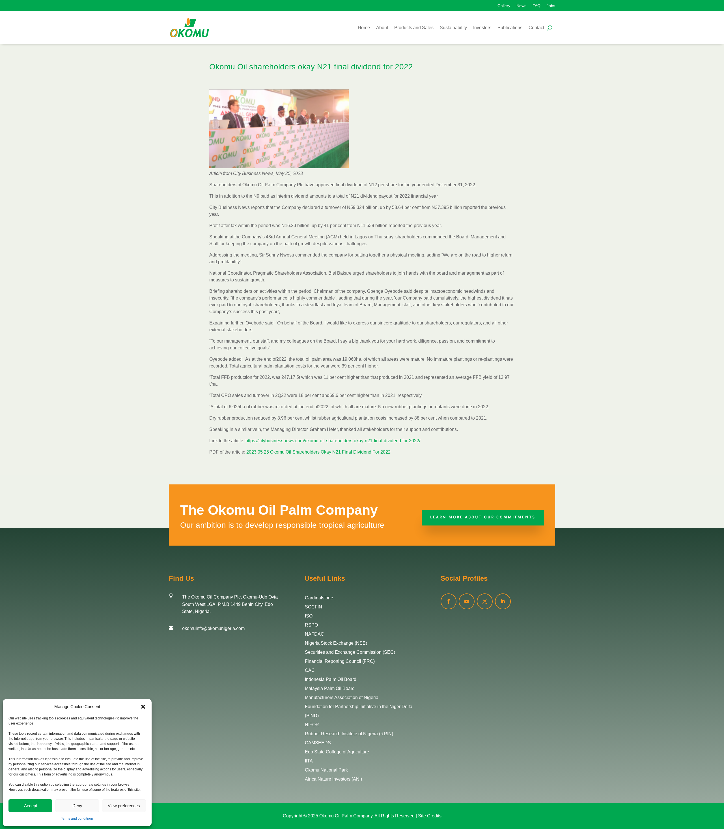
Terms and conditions (77, 819)
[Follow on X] (485, 601)
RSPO (311, 625)
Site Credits (429, 815)
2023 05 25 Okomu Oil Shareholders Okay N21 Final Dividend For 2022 (318, 452)
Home (364, 27)
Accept (30, 805)
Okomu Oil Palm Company (345, 815)
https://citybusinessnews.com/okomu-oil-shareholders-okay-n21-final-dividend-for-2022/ (332, 440)
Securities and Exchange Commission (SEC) (350, 652)
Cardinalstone (319, 597)
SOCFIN (313, 606)
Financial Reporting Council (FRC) (340, 661)
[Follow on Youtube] (467, 601)
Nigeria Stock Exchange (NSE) (336, 643)
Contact (536, 27)
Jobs (551, 6)
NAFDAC (314, 634)
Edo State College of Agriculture (337, 751)
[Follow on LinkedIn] (503, 601)
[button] (143, 707)
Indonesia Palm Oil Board (330, 679)
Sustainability (453, 27)
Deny (77, 805)
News (521, 6)
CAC (310, 670)
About (382, 27)
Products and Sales (414, 27)
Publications (509, 27)
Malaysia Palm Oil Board (330, 688)
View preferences (124, 805)
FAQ (536, 6)
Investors (482, 27)
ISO (309, 616)
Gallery (503, 6)
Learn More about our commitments (482, 518)
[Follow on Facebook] (448, 601)
